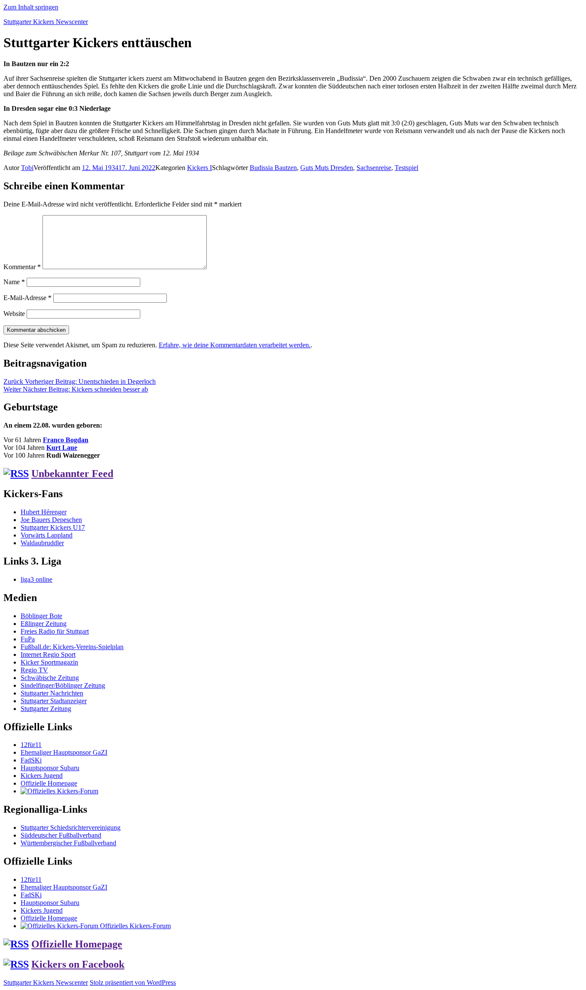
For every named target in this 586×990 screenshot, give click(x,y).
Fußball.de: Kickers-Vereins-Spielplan (72, 646)
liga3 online (36, 579)
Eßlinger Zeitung (43, 623)
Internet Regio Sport (48, 654)
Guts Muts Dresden (326, 167)
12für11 (31, 744)
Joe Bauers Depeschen (51, 519)
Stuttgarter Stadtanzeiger (54, 701)
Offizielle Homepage (49, 783)
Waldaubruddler (42, 543)
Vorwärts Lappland (46, 535)
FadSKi (31, 760)
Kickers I (199, 167)
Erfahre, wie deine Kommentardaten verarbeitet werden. (235, 345)
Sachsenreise (373, 167)
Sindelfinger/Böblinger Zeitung (63, 685)
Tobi (27, 167)
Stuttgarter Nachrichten (52, 693)
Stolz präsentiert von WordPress (133, 982)
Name (14, 281)
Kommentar (22, 266)
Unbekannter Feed (72, 473)
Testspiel (406, 167)
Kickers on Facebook (77, 964)
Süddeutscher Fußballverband (61, 835)
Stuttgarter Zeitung (46, 708)
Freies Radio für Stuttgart (55, 631)
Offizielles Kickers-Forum (134, 925)
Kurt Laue (61, 447)
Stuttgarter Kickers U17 (53, 527)
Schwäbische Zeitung (50, 677)
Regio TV (34, 670)
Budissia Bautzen (273, 167)
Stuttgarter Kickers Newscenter (45, 21)
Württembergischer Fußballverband (68, 843)
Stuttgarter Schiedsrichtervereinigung (71, 827)
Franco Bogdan (65, 439)
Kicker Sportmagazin (49, 662)
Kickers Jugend (42, 775)
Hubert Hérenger (43, 512)
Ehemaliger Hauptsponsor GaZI (64, 752)
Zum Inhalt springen (30, 7)
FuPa (28, 639)
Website (14, 313)
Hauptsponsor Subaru (50, 767)
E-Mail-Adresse (27, 297)
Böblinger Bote (41, 616)
